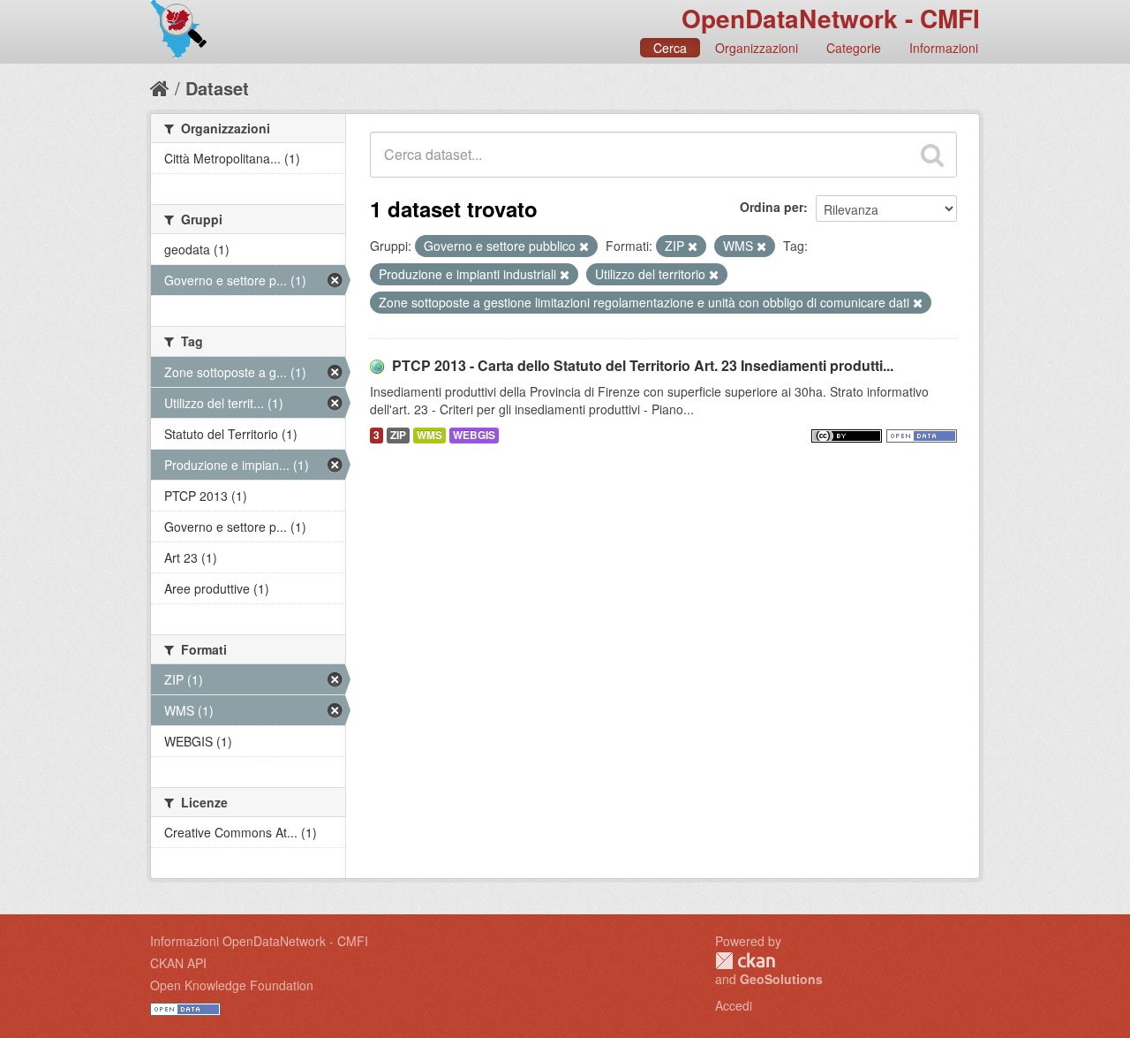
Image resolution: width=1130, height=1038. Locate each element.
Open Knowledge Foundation (231, 985)
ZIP (398, 435)
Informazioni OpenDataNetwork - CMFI (259, 941)
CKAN (745, 960)
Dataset (217, 88)
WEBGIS (474, 435)
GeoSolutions (781, 979)
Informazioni (943, 48)
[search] (932, 154)
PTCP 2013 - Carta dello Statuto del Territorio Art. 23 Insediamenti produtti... (642, 365)
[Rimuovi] (584, 246)
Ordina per (771, 207)
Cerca (670, 48)
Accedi (733, 1005)
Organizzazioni (756, 48)
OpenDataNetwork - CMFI (831, 18)
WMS (429, 435)
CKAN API (178, 963)
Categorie (853, 48)
